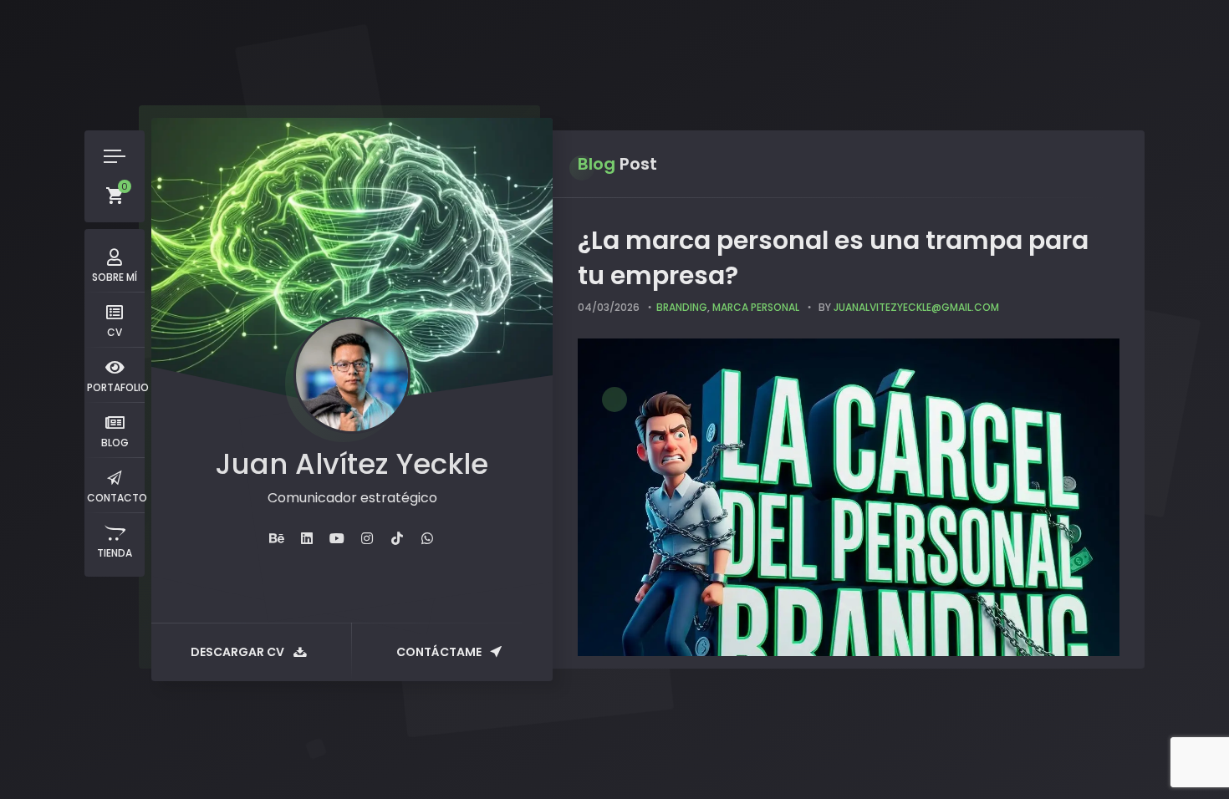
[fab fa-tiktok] (397, 538)
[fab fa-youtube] (337, 538)
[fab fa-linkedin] (306, 538)
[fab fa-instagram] (367, 538)
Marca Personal (755, 307)
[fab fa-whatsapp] (427, 538)
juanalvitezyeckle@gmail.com (916, 307)
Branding (681, 307)
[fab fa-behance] (276, 538)
